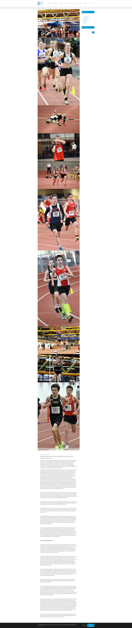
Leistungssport (86, 16)
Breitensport (86, 20)
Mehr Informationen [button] (41, 625)
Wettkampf (86, 17)
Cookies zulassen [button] (90, 625)
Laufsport (85, 19)
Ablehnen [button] (84, 625)
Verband (85, 22)
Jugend (85, 21)
